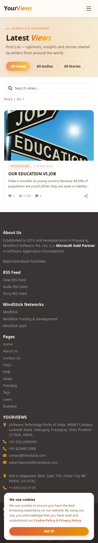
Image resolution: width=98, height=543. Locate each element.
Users (7, 399)
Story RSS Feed (15, 293)
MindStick (10, 312)
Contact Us (11, 358)
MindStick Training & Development (30, 319)
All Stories (72, 66)
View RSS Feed (14, 280)
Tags (6, 392)
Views (7, 379)
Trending (10, 385)
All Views (18, 66)
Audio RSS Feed (15, 286)
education (20, 166)
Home (8, 344)
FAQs (7, 365)
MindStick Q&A (14, 326)
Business (10, 406)
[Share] (86, 196)
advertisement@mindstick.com (33, 462)
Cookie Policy (44, 520)
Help (6, 371)
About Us (10, 351)
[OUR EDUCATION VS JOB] (49, 135)
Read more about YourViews (24, 261)
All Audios (45, 66)
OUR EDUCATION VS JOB (32, 174)
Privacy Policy (70, 520)
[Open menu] (88, 8)
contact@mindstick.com (27, 455)
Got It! (49, 531)
